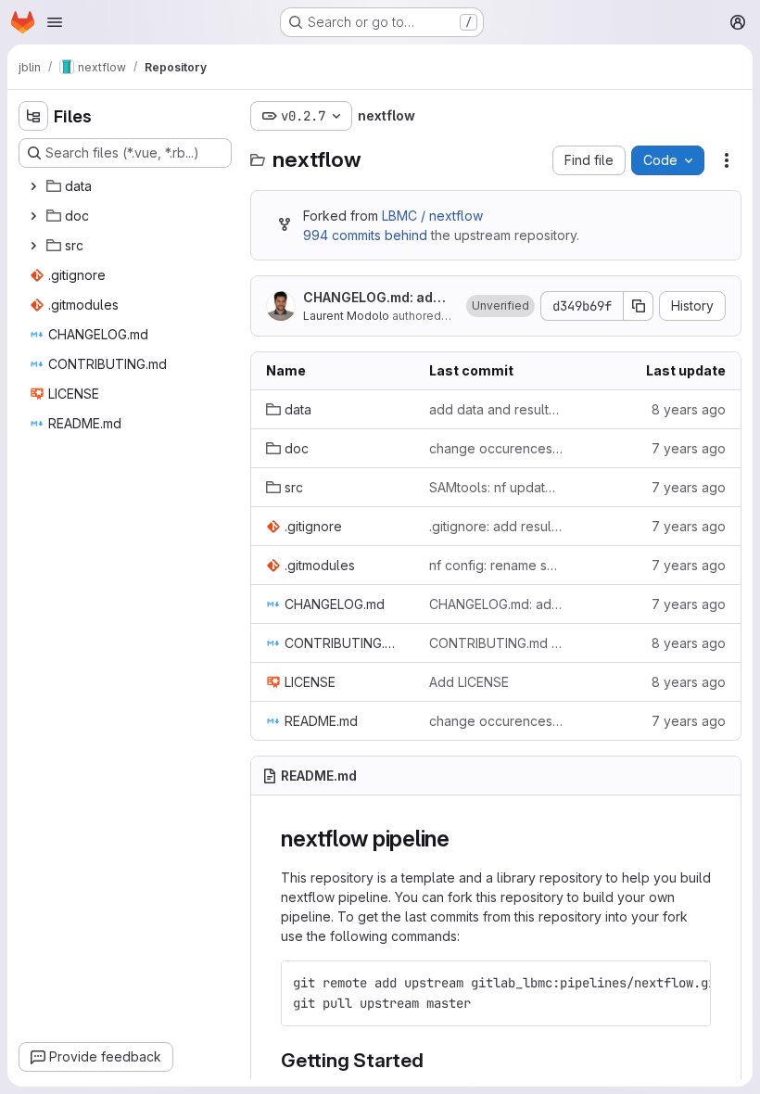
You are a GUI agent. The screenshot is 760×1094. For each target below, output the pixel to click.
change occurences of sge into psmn (496, 448)
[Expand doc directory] (33, 216)
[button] (500, 306)
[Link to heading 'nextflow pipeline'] (462, 838)
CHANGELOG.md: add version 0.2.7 (377, 298)
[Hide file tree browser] (33, 116)
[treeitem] (127, 186)
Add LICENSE (469, 682)
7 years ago (689, 448)
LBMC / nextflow (432, 215)
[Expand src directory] (33, 246)
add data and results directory (496, 409)
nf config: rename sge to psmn (496, 565)
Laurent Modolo (346, 316)
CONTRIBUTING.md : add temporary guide (496, 643)
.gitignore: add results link (496, 526)
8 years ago (689, 409)
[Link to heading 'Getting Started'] (434, 1060)
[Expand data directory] (33, 186)
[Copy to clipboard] (688, 983)
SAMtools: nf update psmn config (496, 487)
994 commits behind (365, 235)
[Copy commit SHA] (638, 306)
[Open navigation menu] (55, 22)
